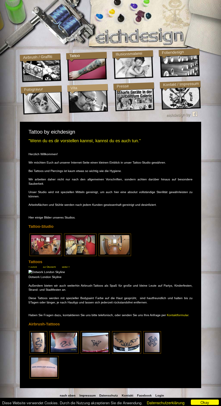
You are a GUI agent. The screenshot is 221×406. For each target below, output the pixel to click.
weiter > (66, 267)
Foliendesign (173, 52)
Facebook (144, 395)
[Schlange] (64, 352)
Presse (123, 86)
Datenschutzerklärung (166, 402)
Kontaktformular (177, 315)
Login (159, 395)
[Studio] (45, 254)
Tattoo (74, 55)
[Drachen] (38, 352)
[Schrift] (44, 377)
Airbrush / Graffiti (37, 57)
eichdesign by (179, 114)
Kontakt (127, 395)
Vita (73, 88)
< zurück (32, 267)
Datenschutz (108, 395)
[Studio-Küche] (115, 254)
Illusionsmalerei (128, 53)
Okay (204, 402)
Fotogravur (33, 89)
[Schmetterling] (95, 352)
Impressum (87, 395)
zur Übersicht (49, 267)
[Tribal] (126, 352)
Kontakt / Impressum (181, 84)
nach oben (68, 395)
